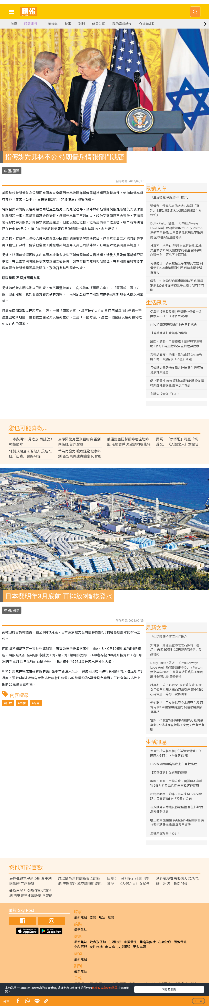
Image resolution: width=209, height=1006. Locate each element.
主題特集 (51, 23)
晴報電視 (30, 23)
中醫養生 (130, 941)
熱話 (102, 917)
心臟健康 (164, 941)
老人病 (110, 946)
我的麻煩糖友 (122, 23)
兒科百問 (80, 946)
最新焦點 (80, 917)
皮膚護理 (123, 946)
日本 (9, 703)
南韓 (23, 703)
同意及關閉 (169, 989)
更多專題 (139, 946)
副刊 (81, 23)
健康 (14, 23)
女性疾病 (96, 946)
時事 (68, 23)
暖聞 (111, 917)
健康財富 (98, 23)
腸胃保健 (180, 941)
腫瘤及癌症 (147, 941)
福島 (36, 703)
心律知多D (147, 23)
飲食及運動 (98, 941)
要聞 (93, 917)
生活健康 (114, 941)
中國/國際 (11, 170)
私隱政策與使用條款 (105, 988)
